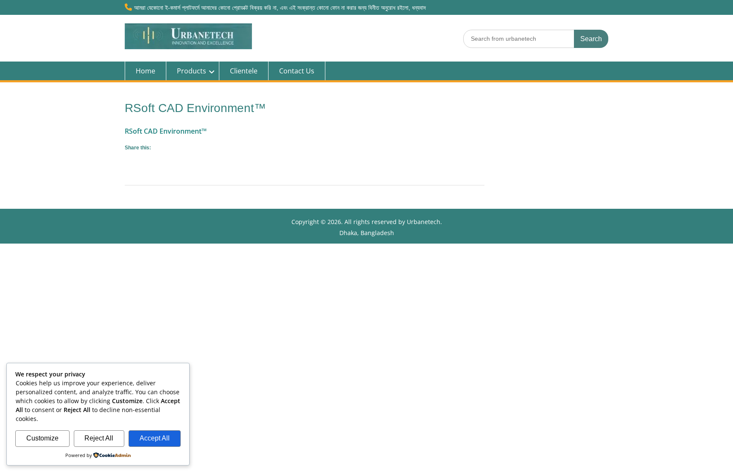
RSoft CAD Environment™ (166, 131)
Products (191, 71)
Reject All (98, 438)
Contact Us (296, 71)
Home (145, 71)
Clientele (243, 71)
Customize (42, 438)
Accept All (155, 438)
